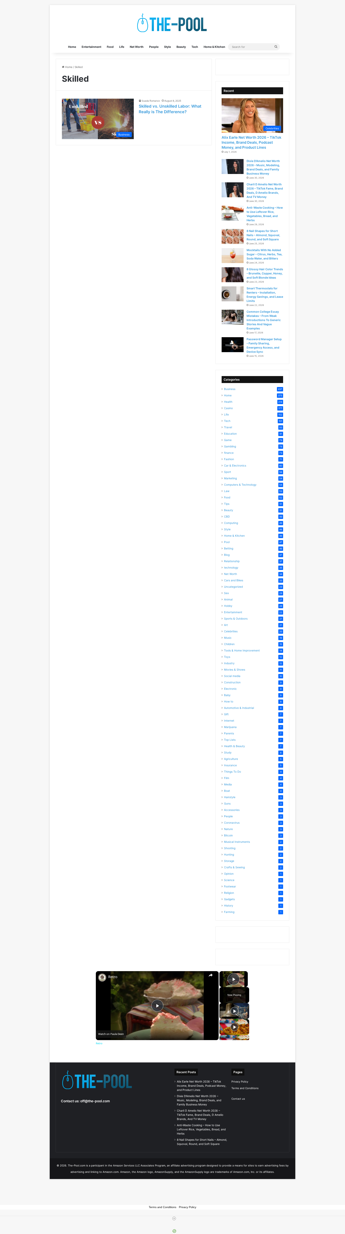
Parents (229, 733)
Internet (229, 720)
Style (167, 46)
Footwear (230, 886)
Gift (226, 714)
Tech (194, 46)
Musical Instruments (237, 841)
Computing (231, 523)
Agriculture (231, 758)
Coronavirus (232, 822)
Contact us (238, 1098)
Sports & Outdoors (236, 618)
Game (228, 440)
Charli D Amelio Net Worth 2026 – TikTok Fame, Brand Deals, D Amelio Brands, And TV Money (200, 1115)
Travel (228, 427)
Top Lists (230, 739)
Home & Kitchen (214, 46)
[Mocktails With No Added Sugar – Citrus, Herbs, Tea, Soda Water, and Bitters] (233, 255)
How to (228, 701)
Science (229, 880)
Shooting (229, 848)
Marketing (230, 478)
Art (226, 625)
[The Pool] (172, 23)
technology (231, 567)
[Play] (234, 1011)
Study (228, 752)
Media (228, 784)
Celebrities (231, 631)
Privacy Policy (239, 1081)
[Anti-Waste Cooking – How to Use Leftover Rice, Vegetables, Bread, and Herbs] (233, 213)
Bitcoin (228, 835)
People (154, 46)
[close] (174, 1218)
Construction (232, 682)
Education (230, 433)
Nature (228, 829)
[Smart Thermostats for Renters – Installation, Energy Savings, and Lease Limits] (233, 293)
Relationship (232, 561)
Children (229, 644)
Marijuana (230, 727)
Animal (228, 599)
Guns (227, 803)
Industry (229, 663)
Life (121, 46)
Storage (229, 861)
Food (110, 46)
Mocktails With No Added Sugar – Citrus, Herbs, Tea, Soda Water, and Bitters (264, 254)
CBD (227, 516)
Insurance (230, 765)
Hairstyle (229, 797)
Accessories (232, 810)
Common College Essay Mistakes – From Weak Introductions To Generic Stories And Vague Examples (264, 320)
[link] (102, 978)
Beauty (181, 46)
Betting (228, 548)
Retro (112, 977)
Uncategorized (233, 586)
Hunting (229, 854)
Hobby (228, 605)
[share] (210, 975)
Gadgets (229, 899)
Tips (226, 503)
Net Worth (137, 46)
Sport (227, 472)
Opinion (229, 873)
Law (226, 491)
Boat (227, 790)
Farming (229, 912)
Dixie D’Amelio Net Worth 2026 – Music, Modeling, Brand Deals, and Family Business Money (199, 1100)
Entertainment (91, 46)
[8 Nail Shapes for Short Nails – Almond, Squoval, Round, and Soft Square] (233, 236)
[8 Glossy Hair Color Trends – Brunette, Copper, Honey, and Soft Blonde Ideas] (233, 274)
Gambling (230, 446)
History (228, 905)
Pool (227, 542)
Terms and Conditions (245, 1088)
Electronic (230, 688)
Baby (227, 695)
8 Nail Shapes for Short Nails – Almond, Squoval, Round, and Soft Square (263, 235)
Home (72, 46)
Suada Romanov (151, 100)
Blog (227, 554)
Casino (228, 408)
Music (228, 637)
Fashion (229, 459)
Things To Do (232, 771)
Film (226, 778)
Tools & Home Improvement (242, 650)
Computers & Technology (240, 484)
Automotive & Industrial (239, 707)
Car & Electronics (235, 465)
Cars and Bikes (233, 580)
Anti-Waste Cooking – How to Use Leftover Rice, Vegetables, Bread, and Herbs (201, 1129)
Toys (227, 656)
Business (229, 389)
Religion (229, 892)
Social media (232, 676)
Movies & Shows (234, 669)
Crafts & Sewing (234, 867)
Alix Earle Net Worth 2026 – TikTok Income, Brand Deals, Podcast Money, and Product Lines (251, 142)
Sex (226, 593)
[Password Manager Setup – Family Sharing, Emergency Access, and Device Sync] (233, 344)
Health (228, 401)
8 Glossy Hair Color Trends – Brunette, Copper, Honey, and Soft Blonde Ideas (265, 273)
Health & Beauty (234, 746)
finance (229, 452)
